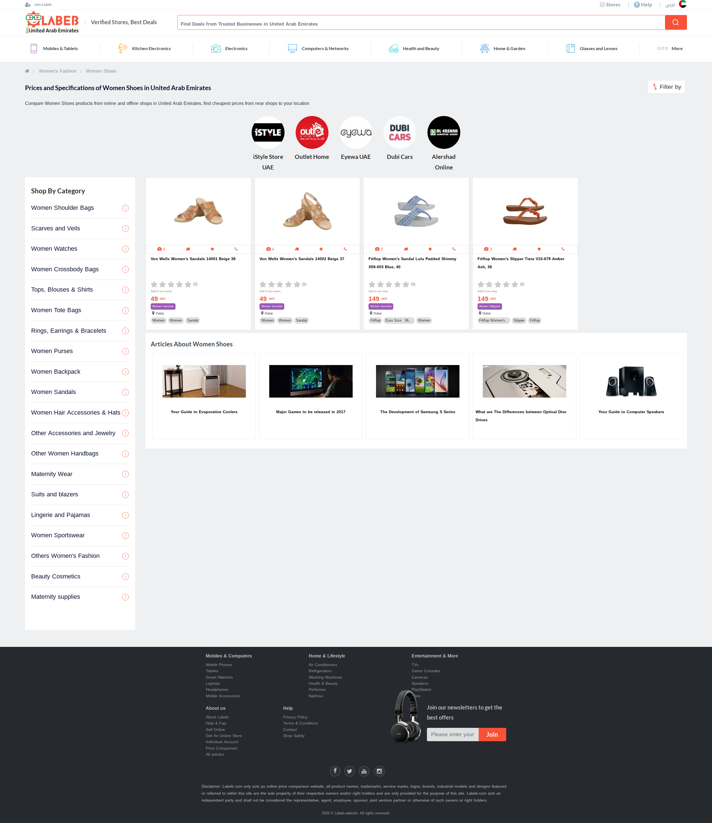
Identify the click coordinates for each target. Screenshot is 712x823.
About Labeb (217, 717)
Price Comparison (222, 748)
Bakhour (316, 696)
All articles (215, 754)
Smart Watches (219, 677)
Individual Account (222, 742)
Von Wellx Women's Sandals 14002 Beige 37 (301, 259)
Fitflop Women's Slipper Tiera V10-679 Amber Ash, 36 (521, 263)
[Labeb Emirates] (27, 71)
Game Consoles (426, 671)
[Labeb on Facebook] (335, 771)
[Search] (676, 22)
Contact (290, 729)
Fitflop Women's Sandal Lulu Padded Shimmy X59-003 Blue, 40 (412, 263)
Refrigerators (320, 671)
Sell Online (215, 729)
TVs (415, 665)
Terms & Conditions (300, 723)
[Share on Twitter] (350, 771)
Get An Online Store (224, 736)
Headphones (217, 689)
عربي (670, 4)
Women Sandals (163, 306)
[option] (204, 396)
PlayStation (421, 689)
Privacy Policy (295, 717)
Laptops (213, 683)
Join (492, 734)
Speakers (420, 683)
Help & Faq (216, 723)
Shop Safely (294, 736)
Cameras (420, 677)
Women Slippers (489, 306)
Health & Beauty (323, 683)
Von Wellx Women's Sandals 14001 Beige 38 (193, 259)
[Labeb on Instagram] (379, 771)
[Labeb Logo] (52, 22)
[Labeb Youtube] (364, 771)
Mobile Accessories (223, 696)
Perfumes (317, 689)
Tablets (212, 671)
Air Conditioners (323, 665)
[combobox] (424, 24)
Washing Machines (325, 677)
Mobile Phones (219, 665)
